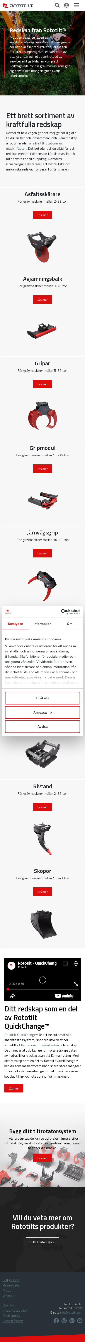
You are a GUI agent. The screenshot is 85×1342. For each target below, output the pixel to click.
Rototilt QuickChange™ (21, 1034)
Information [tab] (42, 624)
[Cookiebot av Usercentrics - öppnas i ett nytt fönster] (61, 611)
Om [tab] (69, 624)
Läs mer (14, 1088)
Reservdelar (11, 1285)
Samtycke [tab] (15, 624)
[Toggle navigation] (76, 5)
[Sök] (57, 4)
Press (7, 1290)
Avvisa (42, 726)
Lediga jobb (11, 1280)
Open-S (8, 1305)
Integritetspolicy (15, 1310)
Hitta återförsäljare (43, 1242)
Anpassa (40, 712)
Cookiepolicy (11, 1315)
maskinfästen (16, 148)
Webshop (9, 1295)
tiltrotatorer (49, 143)
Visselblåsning (13, 1320)
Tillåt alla (42, 698)
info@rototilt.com (71, 1312)
